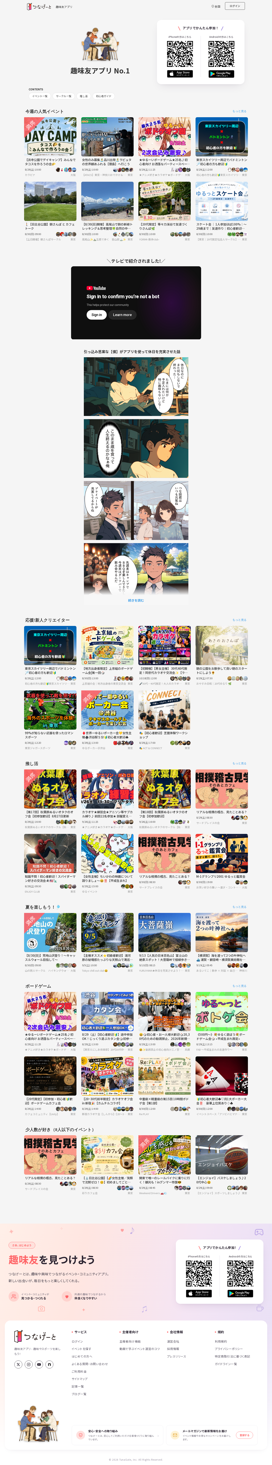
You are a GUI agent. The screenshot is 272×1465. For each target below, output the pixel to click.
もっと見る (240, 111)
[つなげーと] (35, 1336)
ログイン (235, 6)
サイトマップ (80, 1379)
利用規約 (221, 1341)
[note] (49, 1364)
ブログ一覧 (79, 1394)
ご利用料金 (79, 1371)
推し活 (84, 96)
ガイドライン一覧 (226, 1364)
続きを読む (136, 600)
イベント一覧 (40, 96)
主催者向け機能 (130, 1341)
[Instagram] (29, 1364)
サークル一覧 (63, 96)
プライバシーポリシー (229, 1349)
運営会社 (173, 1341)
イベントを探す (81, 1349)
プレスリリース (176, 1356)
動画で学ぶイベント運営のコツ (139, 1349)
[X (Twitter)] (18, 1364)
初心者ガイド (104, 96)
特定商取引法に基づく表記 (232, 1356)
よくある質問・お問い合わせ (90, 1364)
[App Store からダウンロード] (180, 74)
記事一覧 (78, 1386)
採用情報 (173, 1349)
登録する (244, 1435)
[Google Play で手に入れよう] (221, 74)
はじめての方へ (82, 1356)
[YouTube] (39, 1364)
